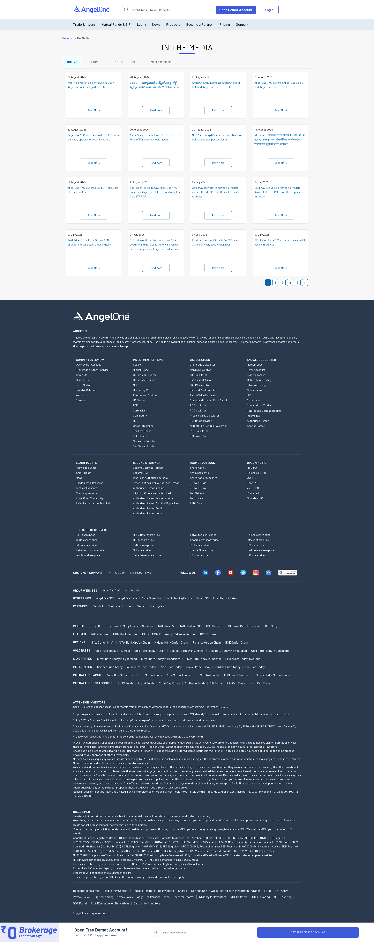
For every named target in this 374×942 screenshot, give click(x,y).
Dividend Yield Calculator (204, 390)
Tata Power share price (147, 555)
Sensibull (98, 606)
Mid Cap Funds (236, 683)
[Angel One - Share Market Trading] (91, 9)
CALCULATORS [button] (200, 359)
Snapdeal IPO (255, 498)
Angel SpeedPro (151, 598)
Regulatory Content (116, 890)
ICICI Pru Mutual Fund (237, 675)
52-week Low (198, 487)
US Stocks (139, 400)
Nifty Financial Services (138, 626)
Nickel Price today (198, 667)
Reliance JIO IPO (256, 472)
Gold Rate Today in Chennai (187, 650)
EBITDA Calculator (201, 420)
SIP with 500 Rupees (145, 380)
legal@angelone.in (174, 868)
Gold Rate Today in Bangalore (270, 650)
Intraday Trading (256, 385)
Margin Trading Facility (178, 598)
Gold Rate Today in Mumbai (112, 650)
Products (173, 24)
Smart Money (83, 472)
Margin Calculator (200, 369)
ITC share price (255, 545)
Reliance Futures (185, 634)
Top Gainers (197, 493)
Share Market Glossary (203, 477)
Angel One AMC (111, 590)
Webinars (81, 395)
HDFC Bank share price (146, 534)
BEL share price (199, 555)
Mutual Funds (141, 369)
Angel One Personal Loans (153, 897)
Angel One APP (105, 598)
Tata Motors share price (90, 550)
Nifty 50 (94, 626)
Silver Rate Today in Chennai (203, 658)
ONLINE (72, 62)
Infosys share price (258, 539)
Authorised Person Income (148, 487)
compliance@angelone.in (169, 855)
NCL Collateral (239, 897)
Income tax (253, 415)
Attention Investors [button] (89, 702)
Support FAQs (143, 572)
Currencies (139, 410)
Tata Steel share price (203, 534)
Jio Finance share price (260, 550)
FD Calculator (198, 405)
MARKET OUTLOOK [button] (202, 462)
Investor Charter (184, 897)
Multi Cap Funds (260, 683)
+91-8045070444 (137, 864)
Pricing (224, 24)
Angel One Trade (127, 598)
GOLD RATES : (82, 650)
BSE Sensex (214, 626)
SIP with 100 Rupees (145, 374)
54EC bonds (140, 436)
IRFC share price (85, 534)
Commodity (140, 415)
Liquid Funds (146, 683)
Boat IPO (252, 482)
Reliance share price (258, 534)
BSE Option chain (236, 642)
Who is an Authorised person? (150, 477)
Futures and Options (145, 395)
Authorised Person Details (148, 508)
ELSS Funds (125, 683)
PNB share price (199, 545)
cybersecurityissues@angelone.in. (184, 864)
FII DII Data (196, 503)
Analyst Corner (256, 425)
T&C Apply (281, 890)
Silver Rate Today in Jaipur (242, 658)
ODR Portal (80, 903)
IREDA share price (86, 545)
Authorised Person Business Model (153, 498)
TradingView (157, 606)
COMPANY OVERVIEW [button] (90, 359)
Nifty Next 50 (167, 626)
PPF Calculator (199, 430)
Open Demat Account (235, 10)
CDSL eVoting (261, 897)
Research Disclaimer (86, 890)
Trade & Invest (84, 24)
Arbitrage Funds (195, 683)
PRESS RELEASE (125, 62)
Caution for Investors (147, 903)
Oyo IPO (251, 477)
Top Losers (196, 498)
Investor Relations (86, 390)
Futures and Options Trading (264, 410)
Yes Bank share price (88, 555)
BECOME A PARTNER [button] (146, 462)
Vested (141, 606)
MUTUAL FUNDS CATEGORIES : (93, 683)
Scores (182, 890)
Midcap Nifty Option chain (171, 642)
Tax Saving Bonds (143, 446)
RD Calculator (198, 410)
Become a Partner (199, 24)
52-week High (198, 482)
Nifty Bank (111, 626)
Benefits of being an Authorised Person (156, 482)
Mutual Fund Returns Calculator (208, 425)
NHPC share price (143, 539)
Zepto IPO (253, 488)
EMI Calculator (198, 436)
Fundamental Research (89, 482)
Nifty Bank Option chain (134, 642)
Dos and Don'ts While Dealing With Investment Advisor (225, 890)
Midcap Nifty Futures (155, 634)
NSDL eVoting (283, 897)
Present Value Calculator (204, 415)
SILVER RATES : (83, 658)
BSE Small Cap (235, 626)
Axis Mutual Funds (178, 675)
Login (269, 10)
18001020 (119, 572)
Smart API (202, 598)
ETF (135, 405)
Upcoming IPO (141, 390)
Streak (129, 606)
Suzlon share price (86, 539)
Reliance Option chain (206, 642)
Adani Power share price (204, 539)
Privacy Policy (143, 877)
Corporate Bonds (143, 425)
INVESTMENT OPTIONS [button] (148, 359)
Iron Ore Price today (227, 667)
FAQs (267, 890)
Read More (93, 110)
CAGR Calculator (200, 385)
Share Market (255, 390)
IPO (249, 395)
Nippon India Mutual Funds (273, 675)
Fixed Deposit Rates (225, 598)
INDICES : (79, 626)
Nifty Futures (99, 634)
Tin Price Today (255, 667)
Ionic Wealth (131, 590)
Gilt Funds (216, 683)
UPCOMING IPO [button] (256, 462)
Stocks (137, 364)
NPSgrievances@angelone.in (90, 859)
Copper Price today (110, 667)
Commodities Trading (259, 405)
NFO (135, 385)
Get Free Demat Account (308, 932)
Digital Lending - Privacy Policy (113, 897)
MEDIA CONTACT (162, 62)
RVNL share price (143, 545)
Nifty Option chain (102, 642)
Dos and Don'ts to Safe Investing (153, 890)
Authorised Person (258, 420)
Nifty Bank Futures (125, 634)
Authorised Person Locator (149, 513)
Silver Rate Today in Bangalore (160, 658)
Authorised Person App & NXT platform (156, 503)
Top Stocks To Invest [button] (92, 530)
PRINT (95, 62)
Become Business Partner (148, 467)
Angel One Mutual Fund (120, 675)
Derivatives (253, 400)
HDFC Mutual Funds (207, 675)
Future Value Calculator (204, 395)
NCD (135, 420)
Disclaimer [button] (81, 811)
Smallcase (114, 606)
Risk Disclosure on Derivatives (110, 903)
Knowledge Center (86, 467)
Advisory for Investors (212, 897)
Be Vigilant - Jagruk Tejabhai (93, 503)
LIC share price (256, 555)
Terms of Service (167, 877)
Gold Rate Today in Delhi (149, 650)
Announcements (199, 472)
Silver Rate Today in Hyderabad (117, 658)
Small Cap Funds (169, 683)
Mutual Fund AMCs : (87, 675)
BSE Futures (208, 634)
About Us (81, 374)
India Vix (255, 626)
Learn (141, 24)
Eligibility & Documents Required (152, 493)
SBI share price (142, 550)
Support (242, 24)
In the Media (83, 385)
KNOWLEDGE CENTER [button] (261, 359)
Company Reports (86, 493)
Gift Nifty (271, 626)
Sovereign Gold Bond (145, 441)
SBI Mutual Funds (151, 675)
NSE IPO (252, 467)
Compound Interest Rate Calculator (211, 400)
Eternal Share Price (201, 550)
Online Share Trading (259, 380)
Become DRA (140, 472)
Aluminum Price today (141, 667)
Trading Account (256, 374)
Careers (80, 400)
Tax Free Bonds (142, 430)
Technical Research (87, 487)
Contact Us (83, 380)
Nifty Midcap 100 (191, 626)
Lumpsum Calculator (202, 380)
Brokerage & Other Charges (92, 369)
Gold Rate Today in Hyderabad (228, 650)
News (156, 24)
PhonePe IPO (254, 493)
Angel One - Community (89, 498)
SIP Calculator (198, 374)
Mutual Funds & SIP (116, 24)
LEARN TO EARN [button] (86, 462)
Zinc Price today (171, 667)
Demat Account (256, 369)
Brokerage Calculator (202, 364)
